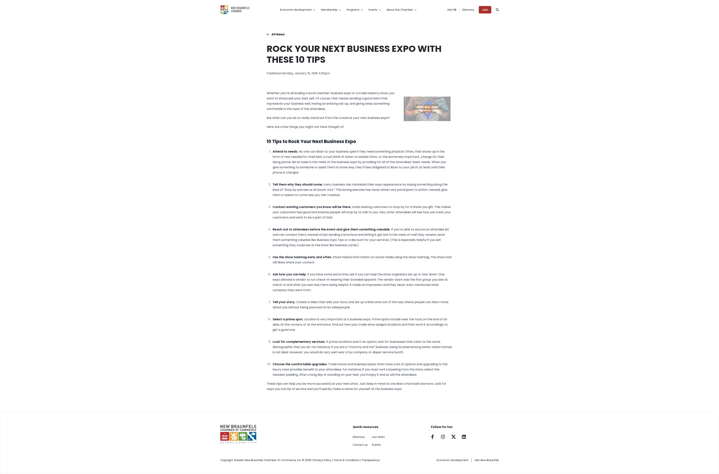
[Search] (497, 9)
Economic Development (452, 460)
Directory (468, 10)
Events (376, 445)
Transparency (371, 460)
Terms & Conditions (346, 460)
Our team (378, 437)
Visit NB (451, 10)
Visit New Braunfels (486, 460)
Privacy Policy (322, 460)
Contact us (360, 445)
